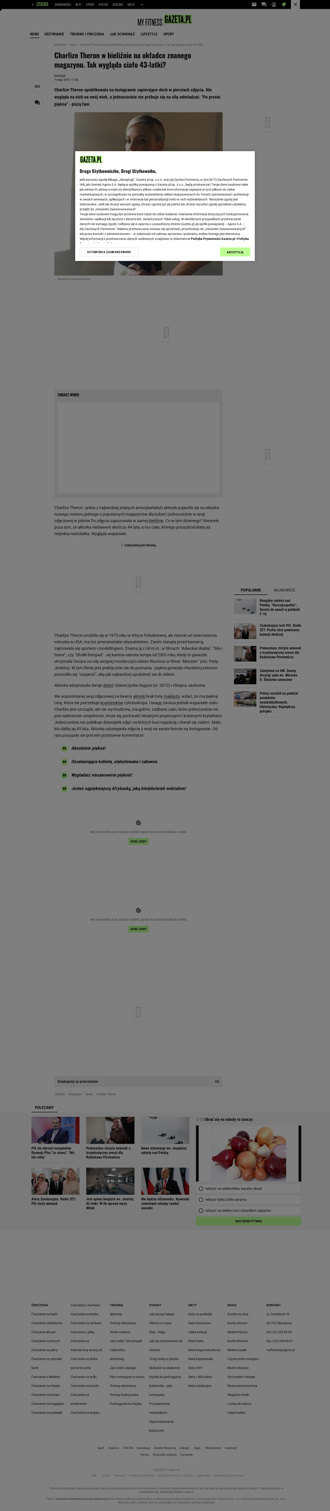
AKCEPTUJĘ (235, 252)
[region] (165, 206)
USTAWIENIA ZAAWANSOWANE (109, 252)
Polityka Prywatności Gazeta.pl (213, 239)
